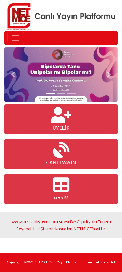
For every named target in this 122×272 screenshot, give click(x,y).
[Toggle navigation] (15, 38)
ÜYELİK (61, 128)
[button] (12, 74)
